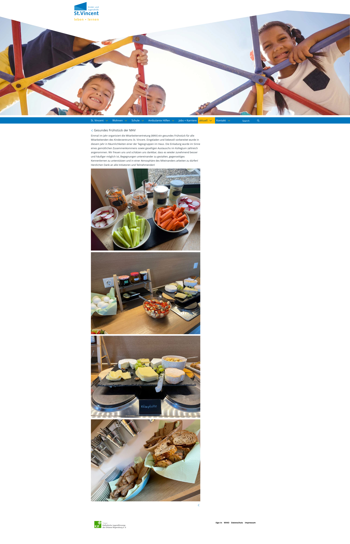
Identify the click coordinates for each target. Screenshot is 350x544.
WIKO (226, 522)
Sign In (219, 522)
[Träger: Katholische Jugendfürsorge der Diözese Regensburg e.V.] (110, 524)
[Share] (198, 505)
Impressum (250, 522)
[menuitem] (100, 120)
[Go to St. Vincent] (86, 11)
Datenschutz (237, 522)
